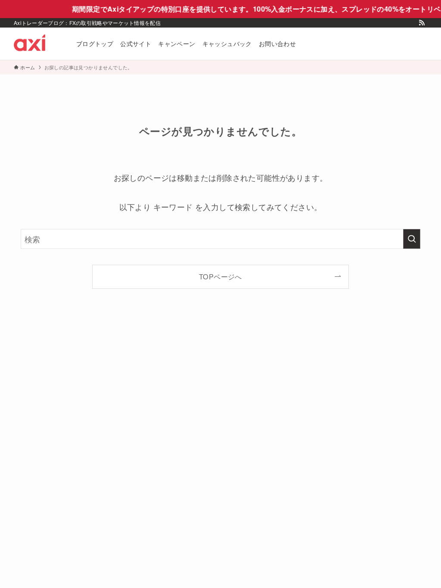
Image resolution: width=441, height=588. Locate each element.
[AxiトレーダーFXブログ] (35, 43)
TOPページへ (220, 276)
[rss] (421, 23)
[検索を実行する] (411, 239)
